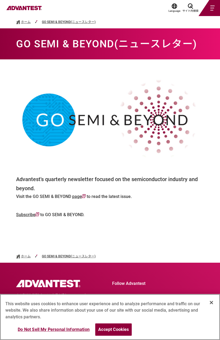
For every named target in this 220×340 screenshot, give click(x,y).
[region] (110, 317)
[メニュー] (203, 8)
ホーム (26, 22)
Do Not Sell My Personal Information (54, 329)
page (77, 196)
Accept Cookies (113, 329)
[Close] (211, 302)
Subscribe (25, 214)
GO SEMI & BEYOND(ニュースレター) (69, 22)
